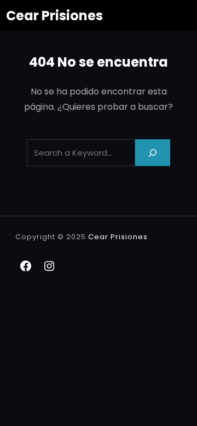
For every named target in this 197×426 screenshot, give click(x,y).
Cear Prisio (110, 237)
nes (140, 237)
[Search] (152, 152)
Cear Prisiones (54, 16)
